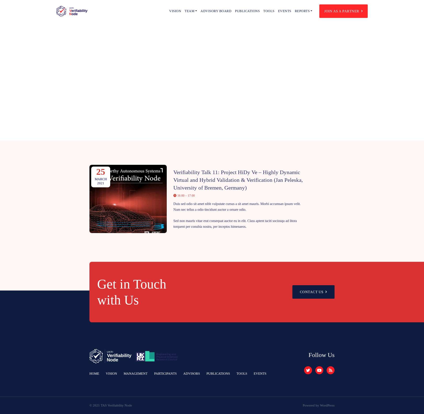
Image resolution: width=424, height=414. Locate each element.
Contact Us (312, 292)
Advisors (191, 373)
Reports (302, 11)
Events (284, 11)
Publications (247, 11)
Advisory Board (216, 11)
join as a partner (341, 11)
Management (136, 373)
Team (189, 11)
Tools (268, 11)
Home (94, 373)
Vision (175, 11)
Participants (165, 373)
